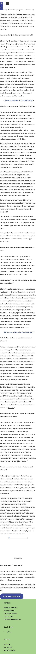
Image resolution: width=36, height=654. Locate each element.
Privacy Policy (7, 632)
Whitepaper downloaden (11, 596)
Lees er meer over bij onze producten (12, 571)
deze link (11, 408)
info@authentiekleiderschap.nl (12, 619)
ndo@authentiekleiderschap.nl (14, 587)
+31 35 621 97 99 (8, 616)
